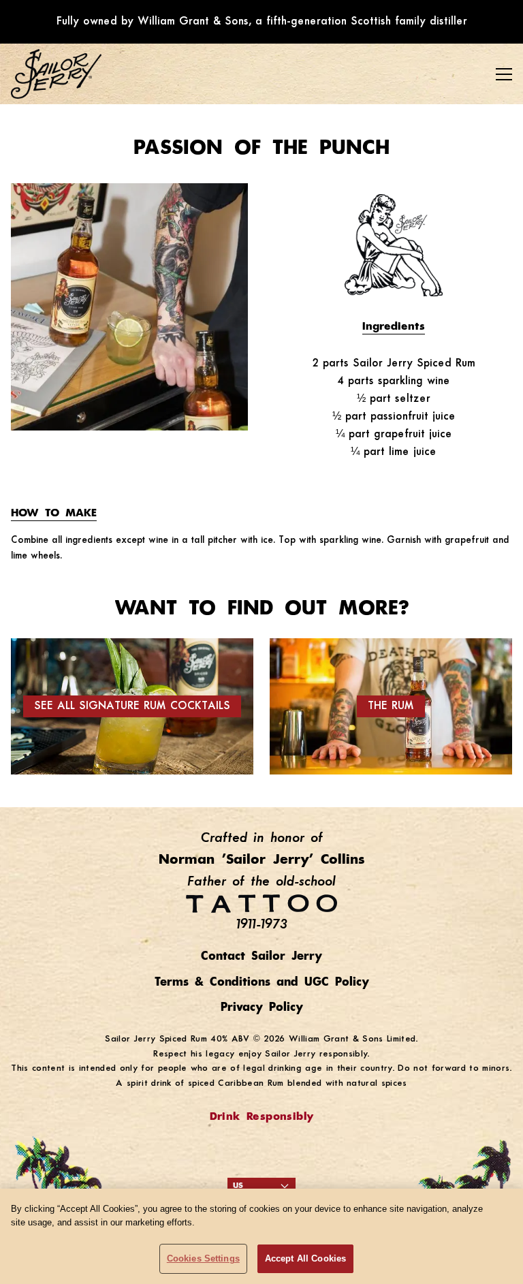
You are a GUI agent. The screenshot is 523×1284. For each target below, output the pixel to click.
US (238, 1186)
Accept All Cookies (305, 1258)
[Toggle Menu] (504, 74)
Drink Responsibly (262, 1117)
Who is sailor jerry (72, 133)
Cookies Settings (203, 1258)
